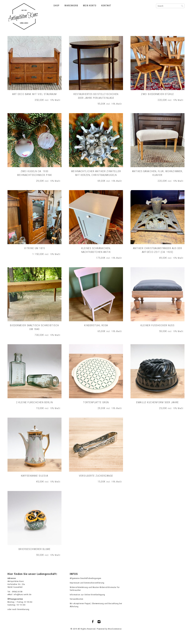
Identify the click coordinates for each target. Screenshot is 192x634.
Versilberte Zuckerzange (96, 475)
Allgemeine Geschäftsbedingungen (85, 578)
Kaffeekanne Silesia (34, 475)
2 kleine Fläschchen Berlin (34, 402)
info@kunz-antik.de (22, 594)
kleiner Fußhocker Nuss (158, 325)
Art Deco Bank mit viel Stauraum (34, 94)
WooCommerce (115, 629)
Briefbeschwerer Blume (35, 549)
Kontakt (106, 5)
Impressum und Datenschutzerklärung (87, 583)
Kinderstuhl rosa (96, 325)
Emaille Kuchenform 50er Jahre (157, 402)
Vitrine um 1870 (34, 248)
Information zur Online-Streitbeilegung (87, 594)
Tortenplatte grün (96, 402)
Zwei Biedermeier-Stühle (157, 94)
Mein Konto (89, 5)
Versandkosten (76, 599)
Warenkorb (71, 5)
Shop (57, 5)
